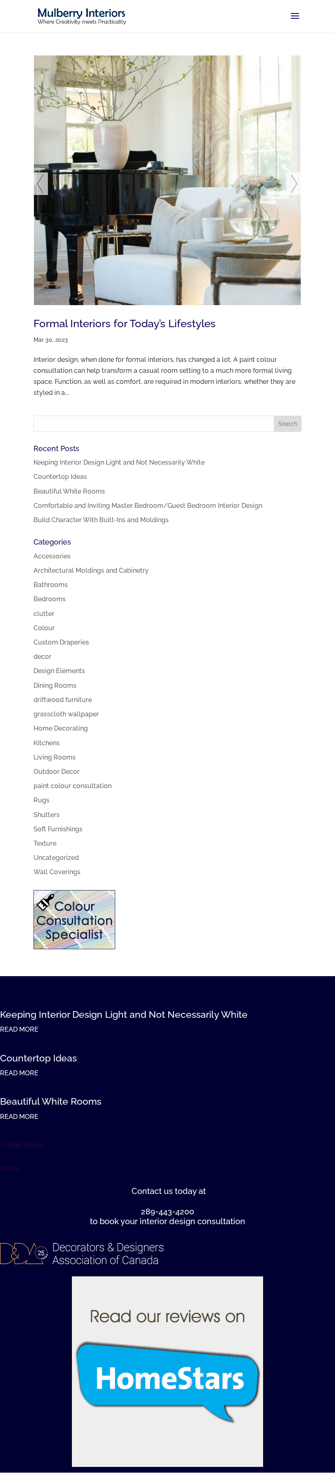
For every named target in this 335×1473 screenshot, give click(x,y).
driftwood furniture (63, 700)
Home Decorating (61, 728)
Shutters (47, 815)
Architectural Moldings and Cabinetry (91, 570)
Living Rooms (55, 757)
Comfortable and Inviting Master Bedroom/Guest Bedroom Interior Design (148, 505)
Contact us (152, 1191)
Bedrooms (50, 599)
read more (19, 1029)
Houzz (10, 1168)
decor (42, 656)
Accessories (52, 556)
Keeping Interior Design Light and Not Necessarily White (119, 462)
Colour (44, 628)
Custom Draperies (61, 642)
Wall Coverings (57, 872)
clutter (44, 614)
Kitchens (47, 743)
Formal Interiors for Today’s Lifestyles (125, 323)
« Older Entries (23, 1145)
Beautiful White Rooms (69, 491)
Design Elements (59, 671)
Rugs (41, 800)
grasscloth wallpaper (66, 714)
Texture (45, 843)
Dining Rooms (55, 685)
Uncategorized (56, 858)
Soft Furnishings (58, 829)
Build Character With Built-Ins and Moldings (101, 520)
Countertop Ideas (60, 477)
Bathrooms (51, 585)
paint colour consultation (73, 786)
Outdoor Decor (57, 771)
